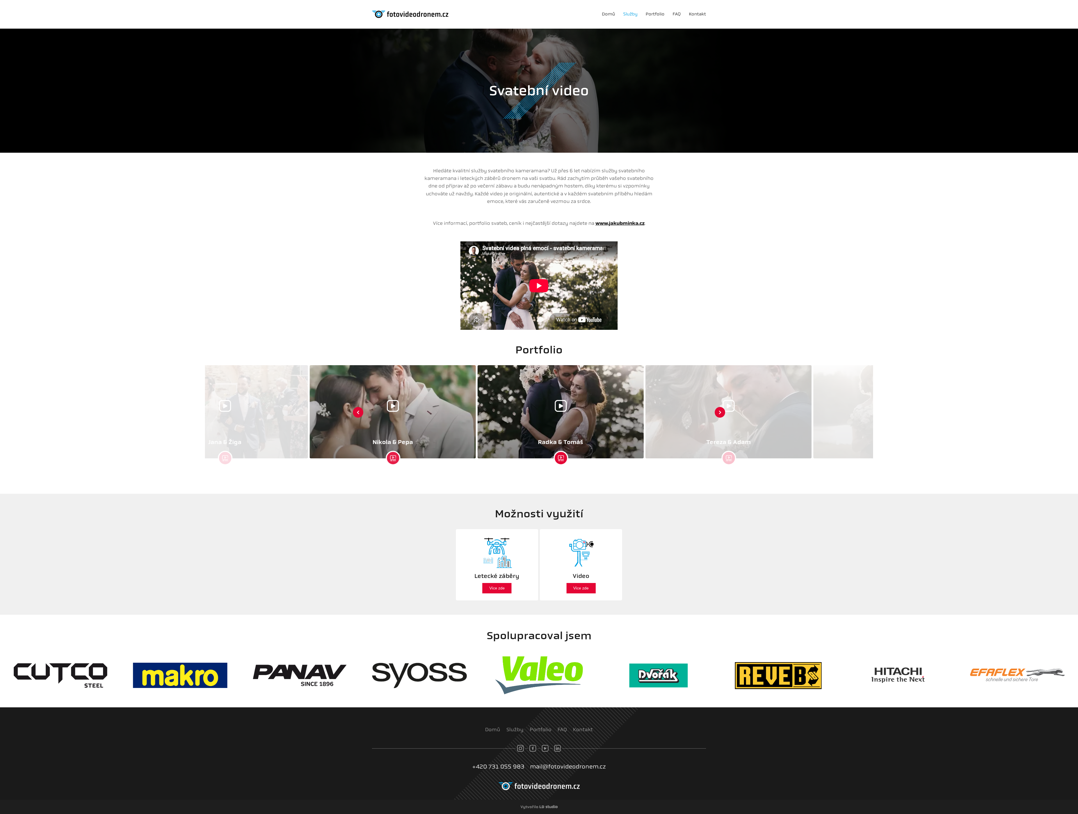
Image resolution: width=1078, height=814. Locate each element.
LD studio (548, 806)
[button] (358, 412)
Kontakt (697, 14)
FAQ (677, 14)
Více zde (497, 588)
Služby (630, 14)
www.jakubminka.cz (620, 223)
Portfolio (655, 14)
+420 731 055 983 (498, 766)
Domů (608, 14)
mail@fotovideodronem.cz (568, 766)
